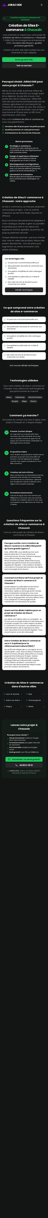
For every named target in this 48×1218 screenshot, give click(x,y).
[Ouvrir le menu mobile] (41, 5)
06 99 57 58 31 (26, 765)
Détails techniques (24, 290)
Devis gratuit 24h (24, 59)
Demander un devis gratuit (26, 759)
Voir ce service (24, 65)
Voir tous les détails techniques (24, 365)
